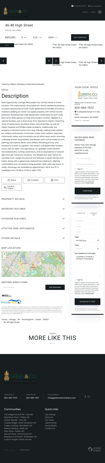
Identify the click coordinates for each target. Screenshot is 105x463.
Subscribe (87, 191)
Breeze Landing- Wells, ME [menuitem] (16, 428)
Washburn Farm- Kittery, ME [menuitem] (17, 417)
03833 (46, 319)
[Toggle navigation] (99, 12)
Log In (93, 12)
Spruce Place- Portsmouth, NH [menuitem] (18, 434)
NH (19, 319)
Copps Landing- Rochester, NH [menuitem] (18, 425)
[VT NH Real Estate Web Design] (94, 450)
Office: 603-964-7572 (79, 6)
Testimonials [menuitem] (50, 423)
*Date (77, 237)
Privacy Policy (89, 183)
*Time (77, 245)
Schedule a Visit (93, 214)
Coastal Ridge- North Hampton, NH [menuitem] (20, 423)
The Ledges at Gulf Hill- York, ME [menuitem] (18, 414)
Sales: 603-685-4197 (95, 6)
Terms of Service (92, 310)
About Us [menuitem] (49, 417)
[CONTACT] (80, 37)
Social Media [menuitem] (51, 425)
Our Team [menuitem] (49, 420)
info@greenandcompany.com (62, 398)
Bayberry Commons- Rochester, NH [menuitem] (20, 436)
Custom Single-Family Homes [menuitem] (17, 439)
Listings (12, 319)
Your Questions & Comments (85, 253)
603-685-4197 (32, 398)
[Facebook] (85, 396)
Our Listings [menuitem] (50, 414)
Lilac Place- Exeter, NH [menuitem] (14, 431)
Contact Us (78, 120)
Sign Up (85, 12)
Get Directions (55, 287)
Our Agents (86, 120)
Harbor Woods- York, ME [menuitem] (15, 420)
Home (4, 319)
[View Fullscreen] (4, 261)
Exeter (38, 319)
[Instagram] (89, 396)
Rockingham (28, 319)
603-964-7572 (84, 108)
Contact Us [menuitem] (50, 428)
